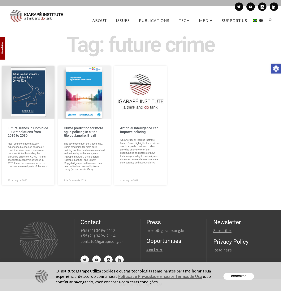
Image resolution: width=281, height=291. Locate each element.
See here (154, 249)
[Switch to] (255, 20)
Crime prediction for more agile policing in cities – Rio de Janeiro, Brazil (83, 132)
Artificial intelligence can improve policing (139, 130)
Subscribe (222, 230)
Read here (222, 249)
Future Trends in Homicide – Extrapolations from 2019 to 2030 (28, 132)
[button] (276, 69)
